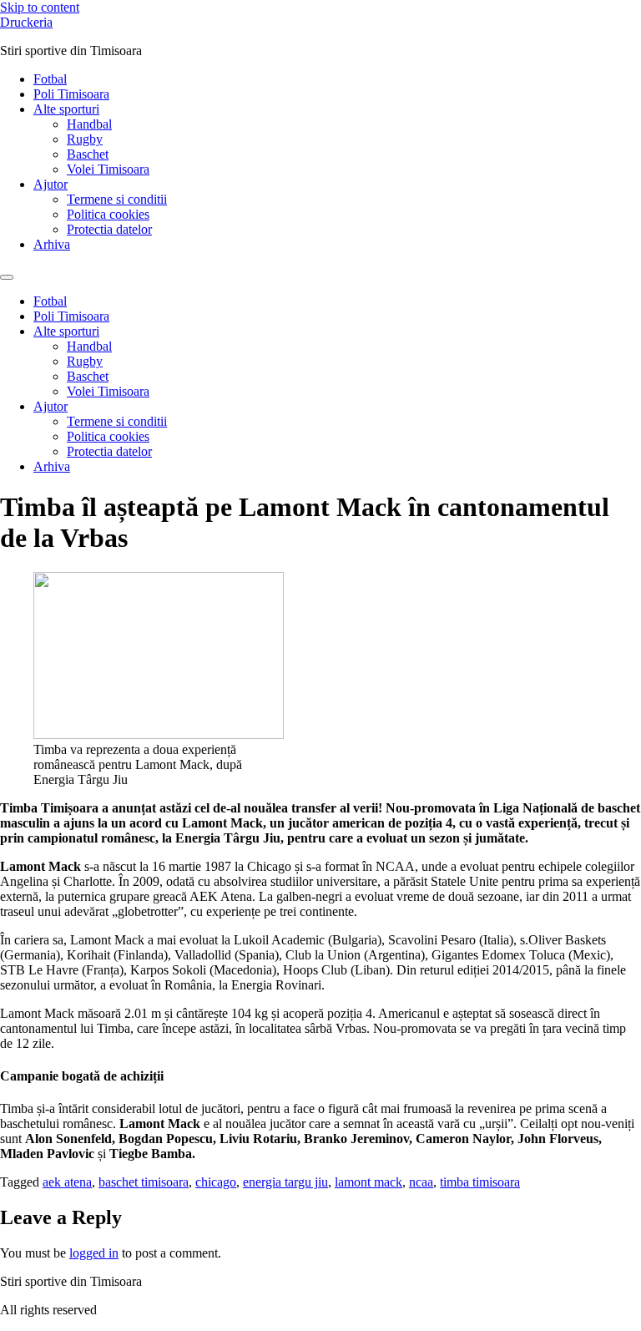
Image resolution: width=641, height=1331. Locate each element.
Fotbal (50, 79)
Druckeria (26, 22)
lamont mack (368, 1182)
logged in (94, 1253)
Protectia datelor (109, 229)
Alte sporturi (66, 109)
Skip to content (39, 7)
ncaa (421, 1182)
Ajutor (50, 184)
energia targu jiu (285, 1182)
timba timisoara (480, 1182)
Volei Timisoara (108, 169)
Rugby (85, 139)
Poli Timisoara (71, 94)
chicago (215, 1182)
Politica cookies (108, 214)
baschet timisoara (143, 1182)
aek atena (67, 1182)
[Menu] (6, 277)
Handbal (89, 124)
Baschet (88, 154)
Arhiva (51, 244)
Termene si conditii (117, 199)
